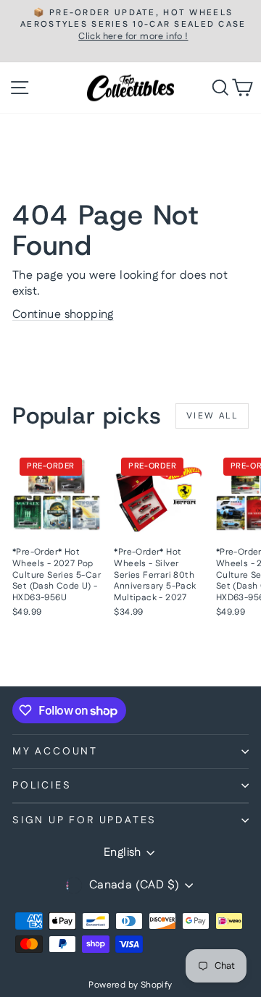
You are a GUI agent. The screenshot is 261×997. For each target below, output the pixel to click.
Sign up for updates (84, 820)
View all (212, 416)
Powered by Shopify (130, 985)
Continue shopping (63, 314)
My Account (55, 751)
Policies (41, 785)
